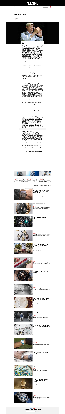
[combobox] (29, 188)
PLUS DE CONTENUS (19, 188)
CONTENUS (17, 6)
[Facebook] (31, 408)
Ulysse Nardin (31, 83)
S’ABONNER (31, 6)
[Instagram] (33, 408)
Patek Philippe (31, 141)
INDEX (24, 6)
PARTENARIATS (36, 6)
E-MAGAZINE (27, 6)
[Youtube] (34, 408)
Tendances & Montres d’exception (41, 185)
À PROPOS (40, 6)
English (14, 17)
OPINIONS (21, 6)
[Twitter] (30, 408)
